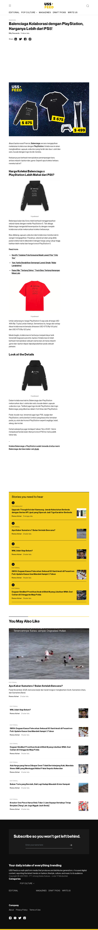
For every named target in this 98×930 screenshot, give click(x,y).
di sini (36, 449)
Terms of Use (35, 910)
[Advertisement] (49, 64)
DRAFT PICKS (54, 890)
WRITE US (66, 890)
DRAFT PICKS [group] (59, 12)
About (11, 910)
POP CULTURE (28, 12)
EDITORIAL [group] (14, 12)
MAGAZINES (41, 890)
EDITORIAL (13, 890)
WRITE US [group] (73, 12)
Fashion (12, 20)
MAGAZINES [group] (45, 12)
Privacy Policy (21, 910)
